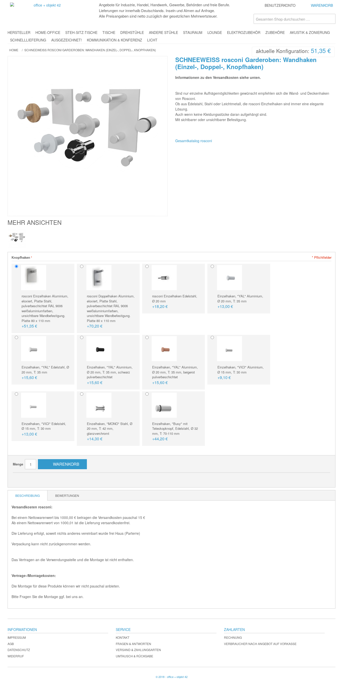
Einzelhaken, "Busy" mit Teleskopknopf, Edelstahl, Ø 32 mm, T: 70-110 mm (175, 431)
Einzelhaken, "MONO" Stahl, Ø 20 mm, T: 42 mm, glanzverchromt (109, 431)
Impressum (17, 637)
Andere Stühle (163, 32)
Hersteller (19, 32)
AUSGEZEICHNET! (66, 39)
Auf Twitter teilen (41, 478)
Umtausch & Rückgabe (134, 656)
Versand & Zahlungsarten (138, 650)
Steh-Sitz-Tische (81, 32)
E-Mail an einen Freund (21, 478)
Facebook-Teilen (31, 478)
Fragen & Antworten (133, 644)
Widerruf (16, 656)
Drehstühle (132, 32)
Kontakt (122, 637)
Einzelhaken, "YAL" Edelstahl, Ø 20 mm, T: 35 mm (45, 372)
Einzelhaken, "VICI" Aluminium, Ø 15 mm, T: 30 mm (240, 372)
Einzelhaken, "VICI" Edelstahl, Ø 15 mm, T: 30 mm (44, 429)
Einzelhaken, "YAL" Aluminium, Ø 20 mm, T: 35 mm (240, 301)
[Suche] (330, 19)
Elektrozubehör (243, 32)
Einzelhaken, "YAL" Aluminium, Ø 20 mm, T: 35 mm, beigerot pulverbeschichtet (175, 375)
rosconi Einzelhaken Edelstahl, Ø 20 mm (174, 301)
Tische (108, 32)
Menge (18, 464)
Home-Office (47, 32)
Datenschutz (19, 650)
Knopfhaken (21, 257)
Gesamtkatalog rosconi (193, 140)
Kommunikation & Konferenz (114, 39)
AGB (11, 644)
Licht (152, 39)
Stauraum (192, 32)
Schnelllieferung (28, 39)
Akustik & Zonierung (310, 32)
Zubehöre (275, 32)
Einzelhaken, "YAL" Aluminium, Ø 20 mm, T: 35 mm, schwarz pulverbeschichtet (110, 375)
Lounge (214, 32)
